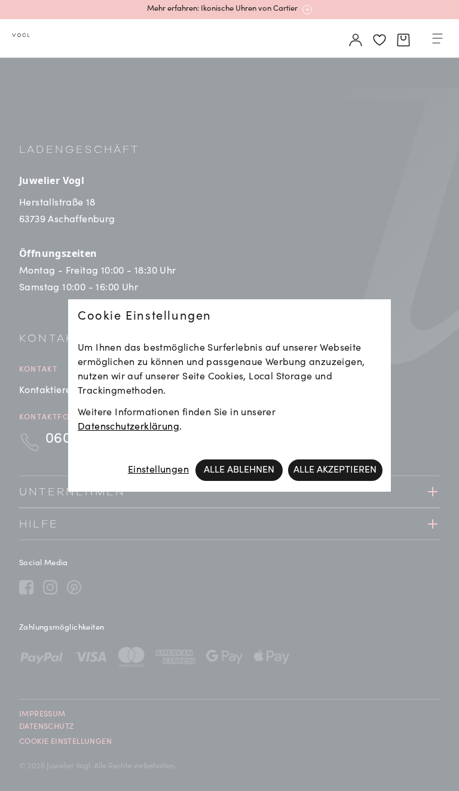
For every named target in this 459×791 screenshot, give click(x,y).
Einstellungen (158, 470)
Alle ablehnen (239, 470)
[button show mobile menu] (437, 40)
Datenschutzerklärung (128, 427)
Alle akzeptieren (335, 470)
